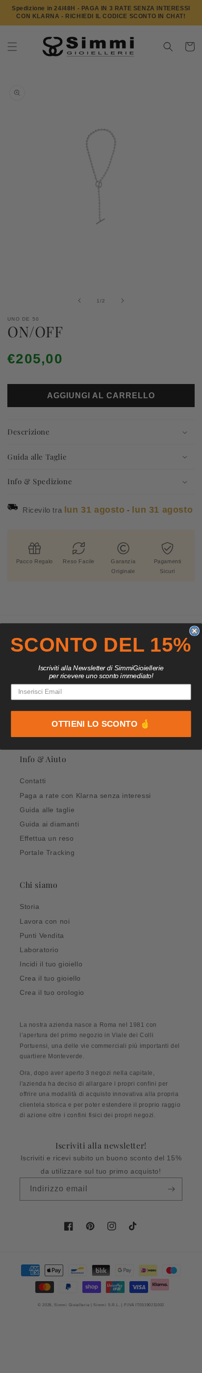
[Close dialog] (194, 631)
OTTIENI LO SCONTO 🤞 (101, 724)
